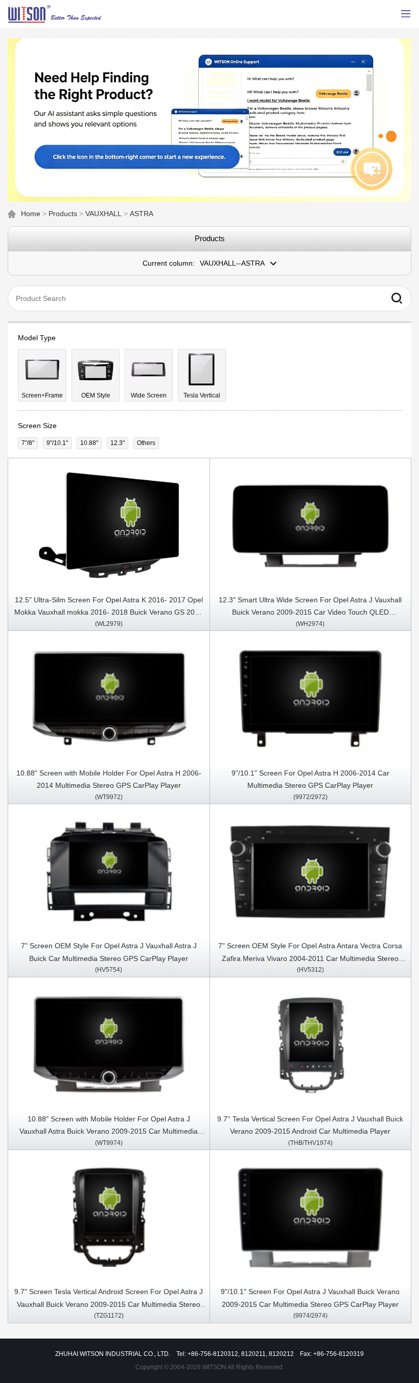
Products (63, 213)
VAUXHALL (103, 213)
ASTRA (141, 213)
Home (30, 213)
